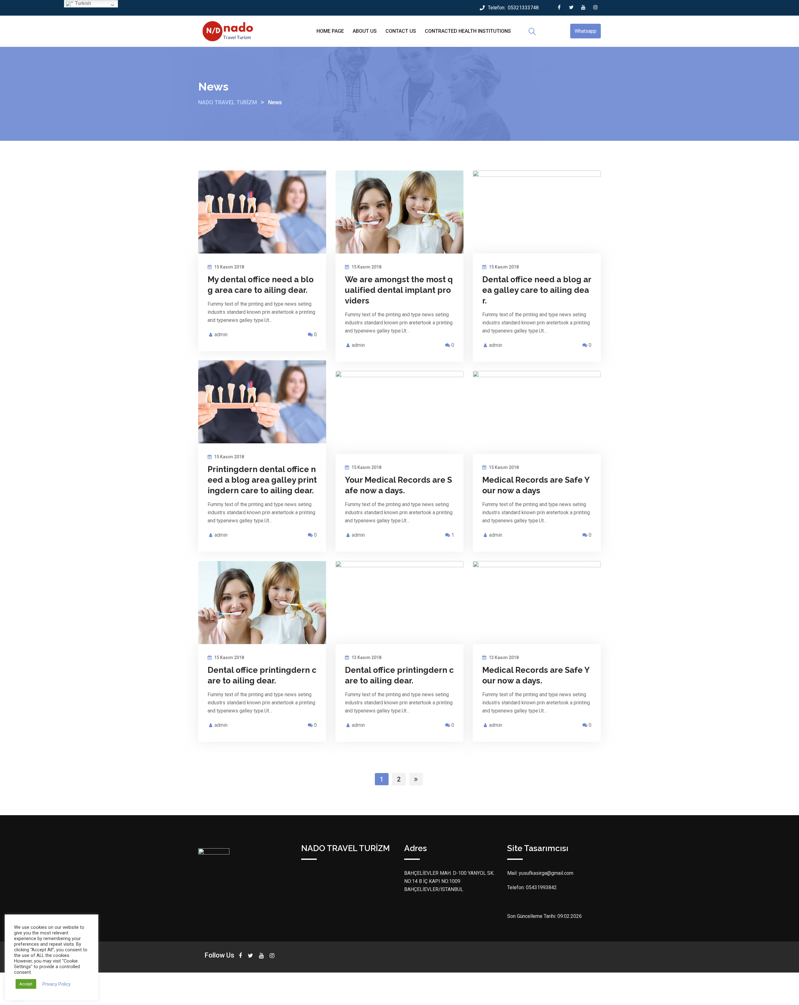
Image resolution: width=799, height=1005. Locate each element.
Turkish (82, 3)
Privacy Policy (56, 984)
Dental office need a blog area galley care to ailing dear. (536, 290)
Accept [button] (25, 984)
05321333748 (523, 8)
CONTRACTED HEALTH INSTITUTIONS (468, 31)
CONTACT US (400, 31)
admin (221, 334)
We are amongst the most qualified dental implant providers (399, 290)
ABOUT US (365, 31)
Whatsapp (585, 31)
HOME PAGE (330, 31)
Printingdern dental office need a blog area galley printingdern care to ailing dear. (262, 480)
